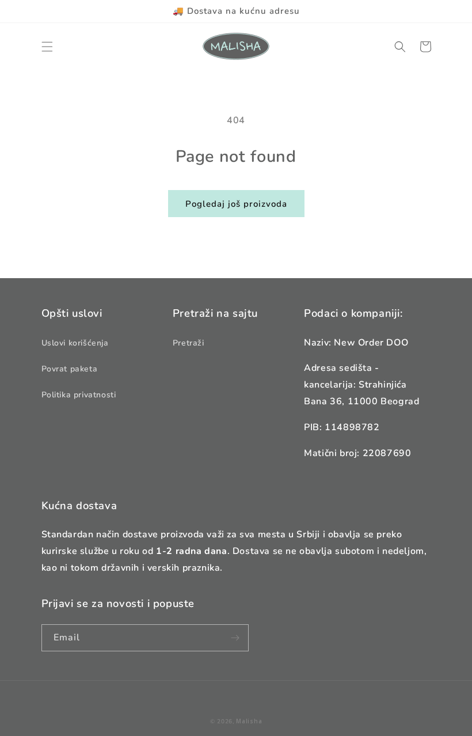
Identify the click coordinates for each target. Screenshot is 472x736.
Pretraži (188, 342)
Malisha (249, 721)
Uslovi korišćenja (75, 342)
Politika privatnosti (78, 394)
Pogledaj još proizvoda (236, 204)
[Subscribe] (235, 637)
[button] (47, 46)
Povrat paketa (69, 368)
